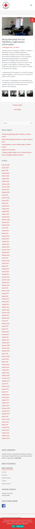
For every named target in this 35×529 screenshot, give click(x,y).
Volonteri (4, 480)
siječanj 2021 (6, 342)
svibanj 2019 (5, 394)
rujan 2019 (5, 383)
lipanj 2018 (5, 424)
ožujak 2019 (5, 400)
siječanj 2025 (6, 217)
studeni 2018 (5, 411)
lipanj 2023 (5, 266)
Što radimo (4, 475)
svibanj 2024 (5, 236)
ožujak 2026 (5, 178)
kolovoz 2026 (6, 165)
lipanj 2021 (5, 329)
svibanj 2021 (5, 332)
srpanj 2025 (5, 200)
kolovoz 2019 (6, 386)
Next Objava (17, 109)
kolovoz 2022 (6, 291)
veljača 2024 (5, 244)
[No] (33, 523)
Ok (13, 526)
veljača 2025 (5, 214)
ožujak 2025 (5, 211)
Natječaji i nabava (6, 483)
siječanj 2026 (6, 184)
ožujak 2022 (5, 304)
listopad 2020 (6, 351)
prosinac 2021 (6, 312)
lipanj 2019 (5, 392)
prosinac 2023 (6, 249)
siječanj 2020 (6, 375)
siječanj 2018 (6, 438)
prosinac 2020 (6, 345)
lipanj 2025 (5, 203)
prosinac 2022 (6, 280)
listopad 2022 (6, 285)
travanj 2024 (5, 239)
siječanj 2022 (6, 310)
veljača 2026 (5, 181)
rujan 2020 (5, 353)
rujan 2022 (5, 288)
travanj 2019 (5, 397)
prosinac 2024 (6, 219)
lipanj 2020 (5, 362)
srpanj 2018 (5, 422)
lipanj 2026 (5, 170)
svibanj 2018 (5, 427)
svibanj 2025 (5, 206)
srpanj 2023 (5, 263)
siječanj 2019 (6, 405)
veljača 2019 (5, 403)
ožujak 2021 (5, 337)
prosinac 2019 (6, 378)
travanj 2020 (5, 367)
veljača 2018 (5, 435)
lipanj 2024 (5, 233)
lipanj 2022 (5, 296)
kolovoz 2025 (6, 198)
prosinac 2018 (6, 408)
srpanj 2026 (5, 167)
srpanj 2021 (5, 326)
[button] (32, 20)
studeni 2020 (5, 348)
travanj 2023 (5, 271)
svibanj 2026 (5, 173)
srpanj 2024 (5, 230)
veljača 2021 (5, 340)
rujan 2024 (5, 228)
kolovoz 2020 (6, 356)
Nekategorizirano (8, 47)
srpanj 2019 (5, 389)
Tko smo (4, 472)
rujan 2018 (5, 416)
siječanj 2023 (6, 277)
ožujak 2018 (5, 433)
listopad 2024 (6, 225)
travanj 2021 (5, 334)
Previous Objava (17, 105)
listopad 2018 (6, 414)
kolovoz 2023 (6, 260)
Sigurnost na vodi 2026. (8, 150)
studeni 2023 (5, 252)
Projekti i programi (6, 478)
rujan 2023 (5, 258)
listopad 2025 (6, 192)
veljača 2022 (5, 307)
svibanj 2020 (5, 364)
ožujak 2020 (5, 370)
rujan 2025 (5, 195)
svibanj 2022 (5, 299)
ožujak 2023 (5, 274)
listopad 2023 (6, 255)
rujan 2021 (5, 321)
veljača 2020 (5, 373)
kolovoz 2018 (6, 419)
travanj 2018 (5, 430)
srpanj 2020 (5, 359)
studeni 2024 (5, 222)
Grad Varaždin (6, 495)
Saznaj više (20, 526)
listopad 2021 (6, 318)
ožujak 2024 (5, 241)
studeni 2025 (5, 189)
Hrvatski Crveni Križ (7, 493)
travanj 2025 (5, 209)
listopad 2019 (6, 381)
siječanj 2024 (6, 247)
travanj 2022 (5, 301)
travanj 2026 (5, 176)
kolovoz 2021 (6, 323)
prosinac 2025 (6, 187)
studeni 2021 (5, 315)
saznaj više (18, 458)
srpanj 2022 (5, 293)
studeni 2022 (5, 282)
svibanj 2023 (5, 269)
